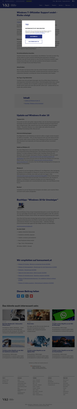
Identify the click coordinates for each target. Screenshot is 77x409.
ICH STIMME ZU (33, 36)
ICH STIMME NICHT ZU (34, 41)
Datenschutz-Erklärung (40, 33)
